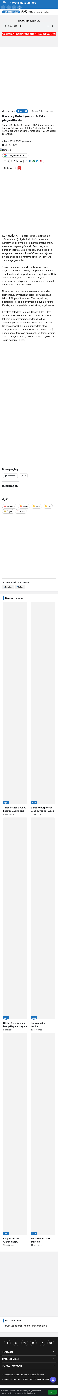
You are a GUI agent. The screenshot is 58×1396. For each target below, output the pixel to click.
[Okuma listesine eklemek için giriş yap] (19, 168)
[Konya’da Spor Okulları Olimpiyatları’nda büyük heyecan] (43, 924)
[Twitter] (16, 1343)
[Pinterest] (33, 1343)
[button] (8, 7)
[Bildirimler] (19, 7)
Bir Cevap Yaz (13, 1320)
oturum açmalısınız (37, 1325)
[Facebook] (7, 1343)
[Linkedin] (42, 1343)
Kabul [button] (52, 1392)
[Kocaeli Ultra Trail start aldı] (43, 1139)
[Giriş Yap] (14, 7)
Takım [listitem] (20, 587)
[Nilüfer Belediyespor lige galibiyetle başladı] (15, 924)
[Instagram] (24, 1343)
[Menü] (4, 2)
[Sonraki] (25, 12)
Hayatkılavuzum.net (23, 2)
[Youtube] (50, 1343)
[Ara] (3, 7)
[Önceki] (22, 12)
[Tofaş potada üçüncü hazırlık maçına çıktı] (15, 708)
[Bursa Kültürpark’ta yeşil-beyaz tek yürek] (43, 708)
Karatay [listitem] (8, 587)
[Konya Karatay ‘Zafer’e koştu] (15, 1139)
